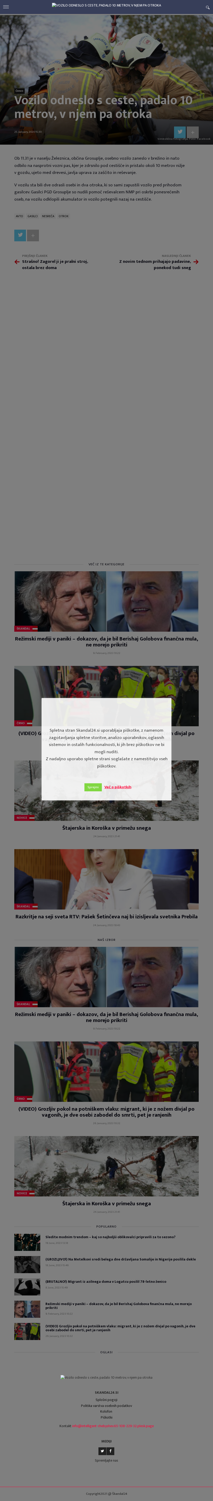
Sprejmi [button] (93, 787)
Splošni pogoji (106, 1400)
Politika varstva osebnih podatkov (106, 1406)
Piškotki (106, 1417)
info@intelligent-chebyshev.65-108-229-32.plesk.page (113, 1426)
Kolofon (106, 1411)
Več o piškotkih (117, 787)
